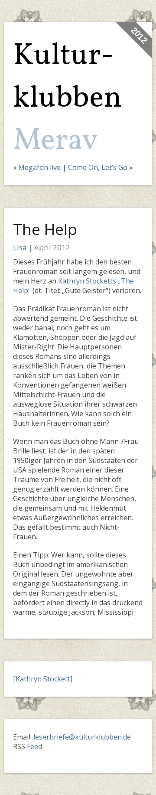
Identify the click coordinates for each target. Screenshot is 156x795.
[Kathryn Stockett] (42, 679)
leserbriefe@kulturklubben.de (82, 737)
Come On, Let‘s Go (97, 167)
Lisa (20, 247)
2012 (139, 35)
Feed (34, 746)
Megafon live (39, 167)
